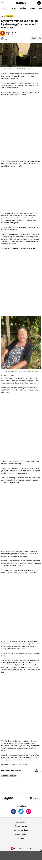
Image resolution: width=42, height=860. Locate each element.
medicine (5, 776)
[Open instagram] (28, 811)
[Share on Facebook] (32, 38)
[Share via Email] (39, 38)
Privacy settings (21, 830)
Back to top (36, 798)
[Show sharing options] (39, 367)
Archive (21, 838)
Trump (32, 8)
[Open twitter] (21, 811)
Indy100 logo (21, 3)
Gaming (23, 8)
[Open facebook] (13, 811)
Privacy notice (21, 826)
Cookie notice (21, 834)
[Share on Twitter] (35, 38)
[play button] (21, 55)
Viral (3, 16)
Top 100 (5, 8)
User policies (21, 822)
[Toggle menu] (3, 3)
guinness (10, 16)
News (14, 8)
